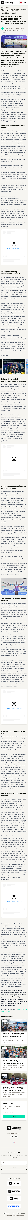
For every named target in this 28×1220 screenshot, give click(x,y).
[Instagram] (11, 1136)
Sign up (14, 1117)
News (13, 13)
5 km (8, 13)
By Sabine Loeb (9, 27)
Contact (23, 1213)
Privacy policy (15, 1213)
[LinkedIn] (16, 1136)
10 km (3, 13)
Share (4, 33)
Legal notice (6, 1213)
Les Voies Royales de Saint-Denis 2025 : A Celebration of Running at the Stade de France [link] (14, 10)
